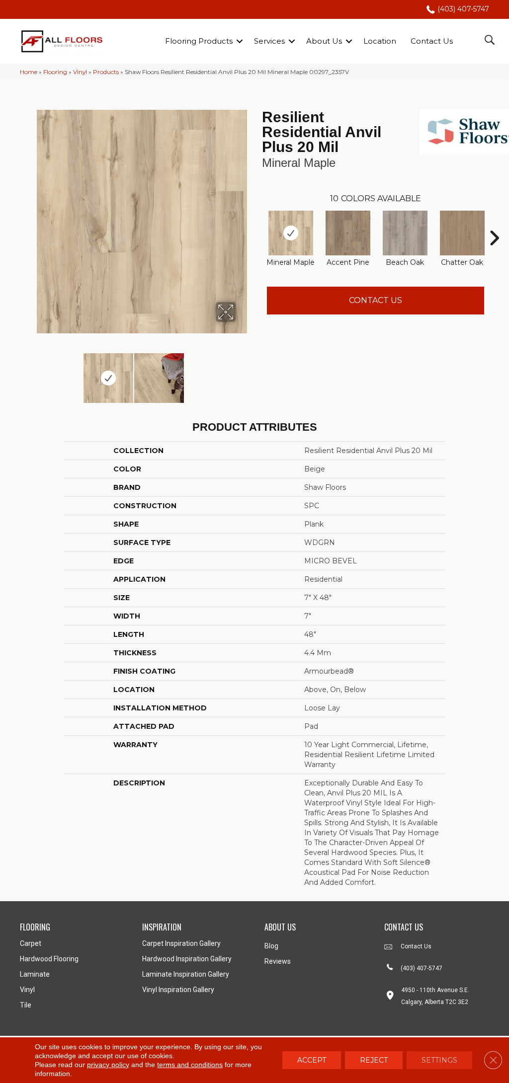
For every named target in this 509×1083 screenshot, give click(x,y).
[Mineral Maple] (291, 233)
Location (379, 41)
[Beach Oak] (405, 233)
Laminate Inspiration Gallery (185, 974)
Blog (271, 946)
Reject (374, 1060)
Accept (311, 1060)
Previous (25, 373)
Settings (439, 1060)
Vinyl (80, 72)
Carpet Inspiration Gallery (181, 943)
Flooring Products (199, 41)
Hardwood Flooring (49, 959)
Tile (25, 1005)
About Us (324, 41)
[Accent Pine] (348, 233)
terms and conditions (190, 1065)
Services (269, 41)
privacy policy (108, 1065)
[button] (240, 41)
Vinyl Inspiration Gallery (178, 990)
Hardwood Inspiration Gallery (187, 959)
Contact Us (432, 41)
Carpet (30, 943)
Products (106, 72)
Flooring (55, 72)
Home (28, 72)
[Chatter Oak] (462, 233)
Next (242, 373)
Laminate (35, 974)
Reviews (277, 961)
